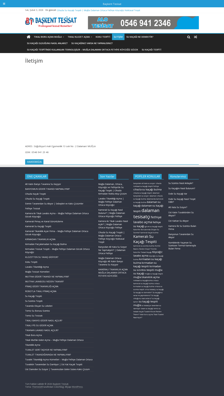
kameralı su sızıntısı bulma (143, 246)
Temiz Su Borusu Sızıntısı (37, 310)
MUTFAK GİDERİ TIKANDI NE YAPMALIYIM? (47, 276)
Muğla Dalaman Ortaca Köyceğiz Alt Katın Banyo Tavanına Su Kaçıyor (110, 261)
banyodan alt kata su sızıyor (144, 183)
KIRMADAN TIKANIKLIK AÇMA (40, 239)
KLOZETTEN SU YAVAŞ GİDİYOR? (41, 257)
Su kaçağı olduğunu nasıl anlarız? (47, 43)
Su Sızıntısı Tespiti (34, 301)
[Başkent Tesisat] (28, 37)
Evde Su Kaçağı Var (177, 193)
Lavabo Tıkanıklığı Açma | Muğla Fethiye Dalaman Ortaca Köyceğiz (111, 201)
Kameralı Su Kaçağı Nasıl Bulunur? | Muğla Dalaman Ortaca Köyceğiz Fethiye (111, 213)
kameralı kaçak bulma (149, 233)
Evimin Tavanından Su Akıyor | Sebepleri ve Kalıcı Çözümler (54, 203)
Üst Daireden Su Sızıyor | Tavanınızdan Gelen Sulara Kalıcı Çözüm (57, 369)
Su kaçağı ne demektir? (139, 36)
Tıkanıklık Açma (32, 344)
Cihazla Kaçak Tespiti (35, 193)
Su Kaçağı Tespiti (151, 49)
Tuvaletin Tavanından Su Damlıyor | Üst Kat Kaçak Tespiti (53, 364)
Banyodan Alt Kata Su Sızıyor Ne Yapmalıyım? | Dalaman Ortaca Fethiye (112, 250)
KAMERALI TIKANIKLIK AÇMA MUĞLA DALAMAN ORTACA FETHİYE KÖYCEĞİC (113, 272)
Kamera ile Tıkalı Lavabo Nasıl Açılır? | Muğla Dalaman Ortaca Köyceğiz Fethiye (96, 9)
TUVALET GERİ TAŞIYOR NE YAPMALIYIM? (46, 349)
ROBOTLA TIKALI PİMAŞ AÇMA (40, 291)
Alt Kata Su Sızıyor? (177, 207)
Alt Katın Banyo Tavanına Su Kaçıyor (43, 184)
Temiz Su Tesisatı (34, 315)
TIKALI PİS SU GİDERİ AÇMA (39, 325)
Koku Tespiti (31, 261)
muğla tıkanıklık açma (146, 277)
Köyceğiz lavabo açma (147, 253)
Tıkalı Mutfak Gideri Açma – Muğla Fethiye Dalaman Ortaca (54, 340)
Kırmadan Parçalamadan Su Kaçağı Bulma (46, 244)
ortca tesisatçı (150, 289)
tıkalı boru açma (146, 314)
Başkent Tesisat (112, 4)
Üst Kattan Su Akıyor (178, 220)
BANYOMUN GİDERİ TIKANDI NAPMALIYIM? (47, 188)
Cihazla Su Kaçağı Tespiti (37, 198)
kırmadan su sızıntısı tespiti (147, 267)
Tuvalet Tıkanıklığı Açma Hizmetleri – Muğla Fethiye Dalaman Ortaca (58, 359)
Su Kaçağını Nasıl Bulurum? (181, 188)
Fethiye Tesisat (32, 208)
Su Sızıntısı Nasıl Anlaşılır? (180, 183)
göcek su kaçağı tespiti (154, 226)
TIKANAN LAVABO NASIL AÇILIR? (41, 330)
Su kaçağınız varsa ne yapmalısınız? (92, 43)
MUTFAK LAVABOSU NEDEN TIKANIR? (44, 281)
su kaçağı (160, 289)
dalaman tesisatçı (146, 213)
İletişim (118, 36)
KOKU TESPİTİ (103, 36)
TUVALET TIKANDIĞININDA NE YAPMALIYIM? (48, 354)
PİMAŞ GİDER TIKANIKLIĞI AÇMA (41, 286)
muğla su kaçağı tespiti (154, 274)
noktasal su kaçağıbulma (143, 280)
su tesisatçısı (146, 305)
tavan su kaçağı (147, 308)
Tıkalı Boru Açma (33, 335)
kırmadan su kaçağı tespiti (145, 264)
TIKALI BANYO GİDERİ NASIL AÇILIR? (43, 320)
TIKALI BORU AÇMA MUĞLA (48, 36)
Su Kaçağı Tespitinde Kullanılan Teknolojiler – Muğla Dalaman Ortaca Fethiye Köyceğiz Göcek (82, 49)
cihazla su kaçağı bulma (147, 189)
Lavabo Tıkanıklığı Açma (37, 266)
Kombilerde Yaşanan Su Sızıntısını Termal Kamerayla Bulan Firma (182, 245)
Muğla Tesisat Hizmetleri (37, 271)
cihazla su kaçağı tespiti (142, 193)
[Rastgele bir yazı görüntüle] (195, 37)
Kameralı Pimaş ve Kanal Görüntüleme (44, 221)
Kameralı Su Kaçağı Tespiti (38, 226)
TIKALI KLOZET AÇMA (79, 36)
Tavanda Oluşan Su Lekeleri (38, 305)
